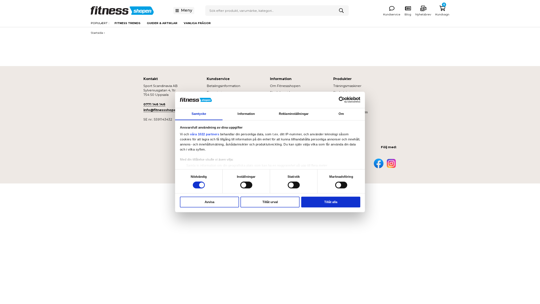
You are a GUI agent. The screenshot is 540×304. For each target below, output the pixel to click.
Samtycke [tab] (199, 113)
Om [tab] (341, 113)
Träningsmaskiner (347, 86)
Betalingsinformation (223, 86)
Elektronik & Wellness (350, 112)
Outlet (338, 132)
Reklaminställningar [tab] (294, 113)
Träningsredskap (346, 99)
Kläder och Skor (346, 119)
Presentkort (342, 125)
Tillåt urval (270, 202)
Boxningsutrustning (348, 105)
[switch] (246, 185)
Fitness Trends (127, 23)
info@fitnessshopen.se (163, 110)
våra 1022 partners (204, 134)
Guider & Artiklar (162, 23)
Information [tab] (246, 113)
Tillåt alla (330, 202)
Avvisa (209, 202)
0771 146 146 (154, 104)
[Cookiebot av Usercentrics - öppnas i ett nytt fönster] (341, 100)
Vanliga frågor (197, 23)
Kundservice (391, 14)
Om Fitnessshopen (285, 86)
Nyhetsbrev (423, 14)
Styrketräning (343, 92)
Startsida (97, 32)
